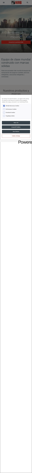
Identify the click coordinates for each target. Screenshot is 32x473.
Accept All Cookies (16, 127)
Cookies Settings (16, 136)
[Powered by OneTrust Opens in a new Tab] (24, 141)
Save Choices (16, 131)
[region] (16, 284)
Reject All (16, 122)
